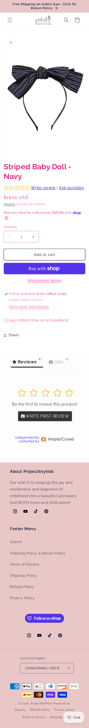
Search (16, 542)
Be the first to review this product (44, 404)
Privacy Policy (22, 598)
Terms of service (33, 717)
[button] (9, 20)
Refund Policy (22, 587)
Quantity (10, 227)
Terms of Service (24, 564)
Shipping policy (61, 717)
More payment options (44, 280)
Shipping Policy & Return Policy (38, 553)
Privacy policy (64, 709)
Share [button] (14, 335)
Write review (43, 187)
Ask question (71, 187)
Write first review (47, 416)
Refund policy (40, 709)
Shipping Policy (23, 576)
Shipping (9, 204)
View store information (29, 307)
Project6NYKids (42, 703)
